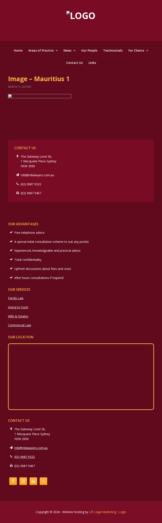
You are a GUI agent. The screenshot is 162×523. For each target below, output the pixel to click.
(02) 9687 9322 (31, 184)
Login (122, 512)
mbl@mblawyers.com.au (37, 175)
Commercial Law (19, 325)
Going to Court (18, 307)
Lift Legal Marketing (102, 512)
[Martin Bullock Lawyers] (81, 15)
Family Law (15, 298)
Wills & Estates (18, 316)
